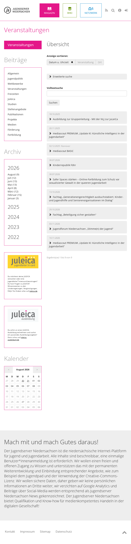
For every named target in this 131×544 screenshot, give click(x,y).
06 (23, 386)
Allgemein (13, 73)
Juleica (11, 99)
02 (39, 380)
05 (17, 386)
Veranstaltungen (21, 45)
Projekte (12, 119)
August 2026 (22, 369)
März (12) (13, 191)
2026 (13, 167)
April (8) (12, 188)
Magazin (49, 12)
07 (28, 386)
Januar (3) (13, 198)
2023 (13, 226)
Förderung (14, 129)
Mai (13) (12, 184)
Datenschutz (64, 531)
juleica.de (33, 291)
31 (28, 380)
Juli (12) (12, 177)
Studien (12, 104)
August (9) (13, 174)
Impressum (27, 531)
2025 (13, 206)
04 (12, 386)
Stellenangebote (17, 109)
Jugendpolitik (15, 78)
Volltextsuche (55, 88)
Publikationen (15, 114)
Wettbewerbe (15, 83)
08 (33, 386)
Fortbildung (14, 134)
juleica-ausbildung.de (17, 338)
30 (23, 380)
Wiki (69, 12)
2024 (13, 216)
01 (33, 380)
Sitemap (45, 531)
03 (7, 386)
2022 (13, 236)
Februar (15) (14, 194)
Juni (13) (12, 181)
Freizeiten (13, 94)
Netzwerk (91, 12)
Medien (12, 124)
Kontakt (10, 531)
